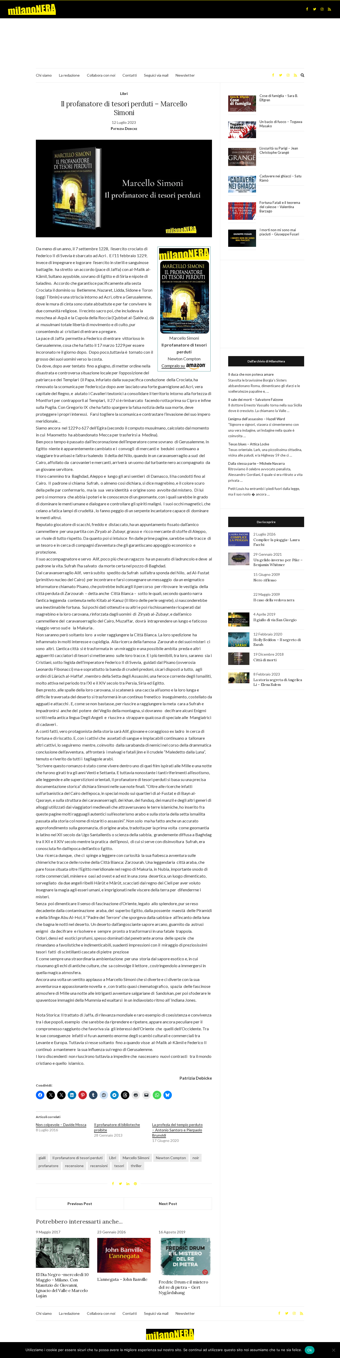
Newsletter (185, 75)
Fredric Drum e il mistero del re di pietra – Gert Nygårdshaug (183, 1287)
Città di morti (264, 660)
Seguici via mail (156, 75)
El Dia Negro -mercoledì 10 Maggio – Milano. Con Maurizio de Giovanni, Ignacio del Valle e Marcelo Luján (62, 1285)
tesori (119, 1165)
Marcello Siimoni (136, 1157)
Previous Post (79, 1203)
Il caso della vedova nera (273, 600)
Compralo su (173, 365)
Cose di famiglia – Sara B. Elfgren (279, 98)
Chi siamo (44, 75)
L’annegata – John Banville (122, 1279)
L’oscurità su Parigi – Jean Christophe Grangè (279, 150)
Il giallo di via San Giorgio (274, 619)
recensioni (99, 1165)
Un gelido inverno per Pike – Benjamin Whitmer (277, 562)
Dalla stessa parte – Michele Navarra (256, 463)
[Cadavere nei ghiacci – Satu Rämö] (242, 184)
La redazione (69, 75)
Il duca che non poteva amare (251, 374)
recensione (74, 1165)
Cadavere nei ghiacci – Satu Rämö (280, 178)
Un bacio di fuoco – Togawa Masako (281, 124)
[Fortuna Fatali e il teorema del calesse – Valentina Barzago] (242, 211)
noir (196, 1157)
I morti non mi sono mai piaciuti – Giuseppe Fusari (279, 232)
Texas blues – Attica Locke (248, 444)
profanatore (48, 1165)
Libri (124, 93)
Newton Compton (171, 1157)
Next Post (168, 1203)
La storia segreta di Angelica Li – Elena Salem (277, 682)
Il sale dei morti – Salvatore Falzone (255, 399)
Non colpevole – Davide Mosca (61, 1124)
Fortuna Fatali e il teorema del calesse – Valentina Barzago (280, 206)
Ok (309, 1350)
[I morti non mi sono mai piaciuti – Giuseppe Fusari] (242, 238)
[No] (333, 1350)
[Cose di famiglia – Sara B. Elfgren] (242, 104)
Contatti (129, 75)
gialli (42, 1157)
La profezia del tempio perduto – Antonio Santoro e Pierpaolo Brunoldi (177, 1129)
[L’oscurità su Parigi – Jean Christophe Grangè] (242, 157)
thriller (136, 1165)
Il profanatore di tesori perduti (77, 1157)
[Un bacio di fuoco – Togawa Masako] (242, 130)
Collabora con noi (101, 75)
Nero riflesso (264, 580)
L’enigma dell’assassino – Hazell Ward (256, 419)
